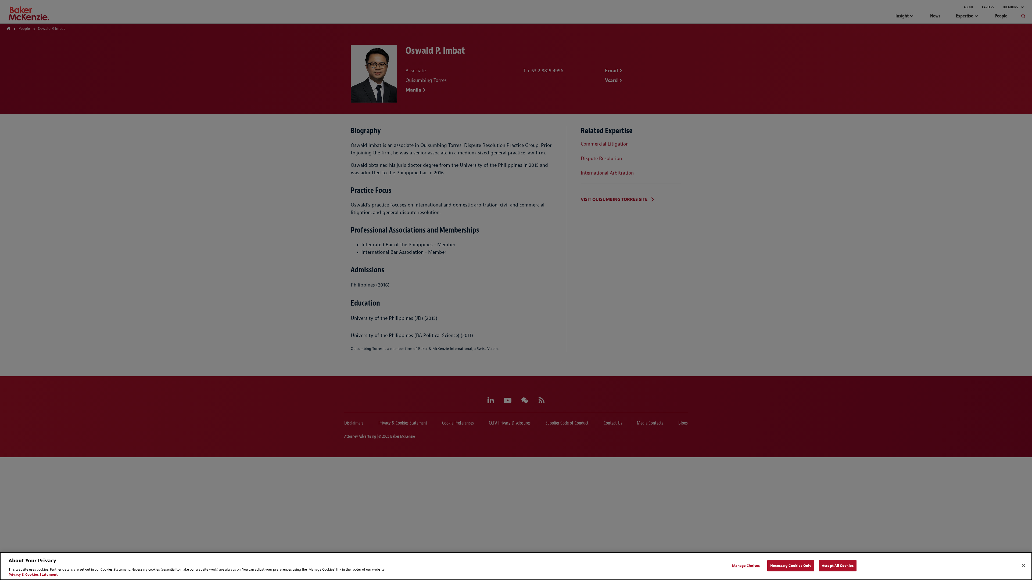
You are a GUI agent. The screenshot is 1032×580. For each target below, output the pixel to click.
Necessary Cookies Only (790, 565)
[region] (516, 566)
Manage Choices (746, 565)
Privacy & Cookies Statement (33, 574)
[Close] (1023, 565)
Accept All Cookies (838, 565)
